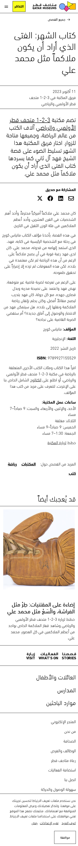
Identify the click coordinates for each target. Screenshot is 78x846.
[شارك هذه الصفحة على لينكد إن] (60, 198)
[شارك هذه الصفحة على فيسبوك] (50, 198)
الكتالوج (35, 379)
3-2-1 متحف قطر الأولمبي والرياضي (43, 123)
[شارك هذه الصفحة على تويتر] (40, 198)
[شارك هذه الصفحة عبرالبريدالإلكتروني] (71, 198)
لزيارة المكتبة (56, 442)
